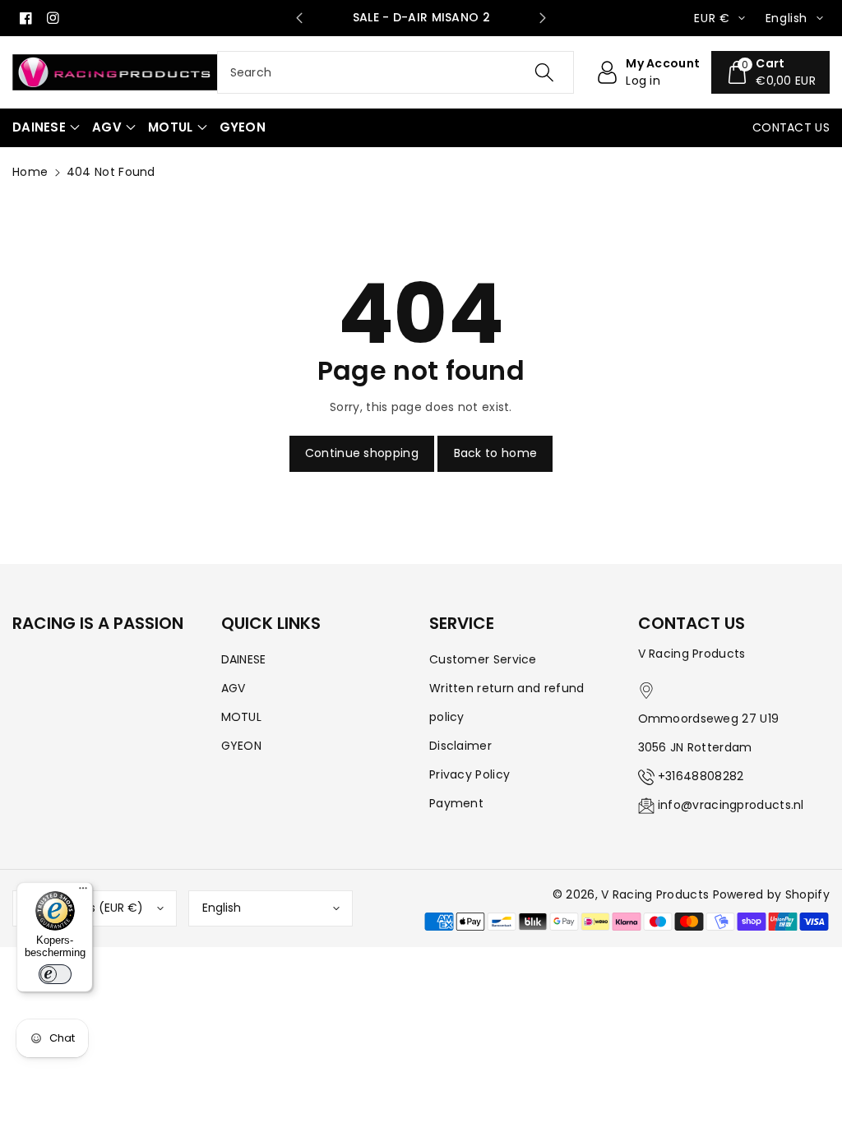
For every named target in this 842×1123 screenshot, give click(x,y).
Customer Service (483, 659)
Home (30, 172)
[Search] (544, 72)
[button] (46, 127)
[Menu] (83, 892)
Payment (456, 803)
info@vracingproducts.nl (731, 805)
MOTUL (241, 717)
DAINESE (243, 659)
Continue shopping (362, 453)
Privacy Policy (469, 774)
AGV (233, 688)
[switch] (55, 974)
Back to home (496, 453)
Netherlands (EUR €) (84, 907)
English (221, 907)
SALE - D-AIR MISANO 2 (421, 17)
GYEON (241, 745)
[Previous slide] (299, 18)
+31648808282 (701, 776)
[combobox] (396, 72)
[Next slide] (542, 18)
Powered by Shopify (771, 894)
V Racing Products (655, 894)
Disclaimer (460, 745)
